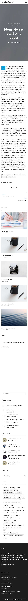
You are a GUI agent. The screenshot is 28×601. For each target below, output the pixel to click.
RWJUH (5, 537)
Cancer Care (6, 490)
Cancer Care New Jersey (8, 492)
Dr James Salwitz (7, 500)
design (4, 182)
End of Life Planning (16, 502)
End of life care (7, 502)
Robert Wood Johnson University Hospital (12, 532)
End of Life (18, 500)
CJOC (11, 495)
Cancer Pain (6, 495)
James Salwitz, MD (15, 42)
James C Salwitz (7, 510)
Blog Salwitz (11, 487)
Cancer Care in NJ (14, 490)
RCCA (5, 527)
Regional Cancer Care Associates (15, 527)
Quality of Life (21, 525)
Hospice (11, 505)
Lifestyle (17, 23)
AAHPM (5, 487)
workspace (10, 182)
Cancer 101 (18, 487)
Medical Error (6, 515)
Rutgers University (19, 535)
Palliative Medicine (15, 517)
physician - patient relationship (10, 520)
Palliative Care (6, 517)
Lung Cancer (18, 510)
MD (23, 510)
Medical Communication (9, 512)
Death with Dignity (7, 497)
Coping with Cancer (19, 495)
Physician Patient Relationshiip (10, 525)
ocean (12, 515)
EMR (14, 500)
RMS (4, 530)
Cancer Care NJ (18, 492)
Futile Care (6, 505)
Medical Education (19, 512)
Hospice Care (21, 507)
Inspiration (11, 23)
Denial (14, 497)
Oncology (17, 515)
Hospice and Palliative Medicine (10, 507)
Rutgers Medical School (8, 535)
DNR (23, 497)
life (7, 182)
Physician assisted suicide (9, 522)
